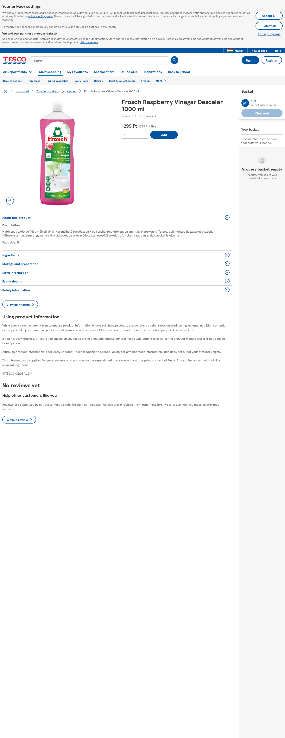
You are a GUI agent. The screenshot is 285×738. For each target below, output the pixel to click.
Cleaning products (47, 91)
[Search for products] (174, 60)
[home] (5, 91)
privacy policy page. (40, 16)
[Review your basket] (245, 103)
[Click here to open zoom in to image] (10, 200)
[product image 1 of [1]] (57, 153)
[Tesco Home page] (15, 60)
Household (22, 91)
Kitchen (71, 91)
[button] (235, 50)
